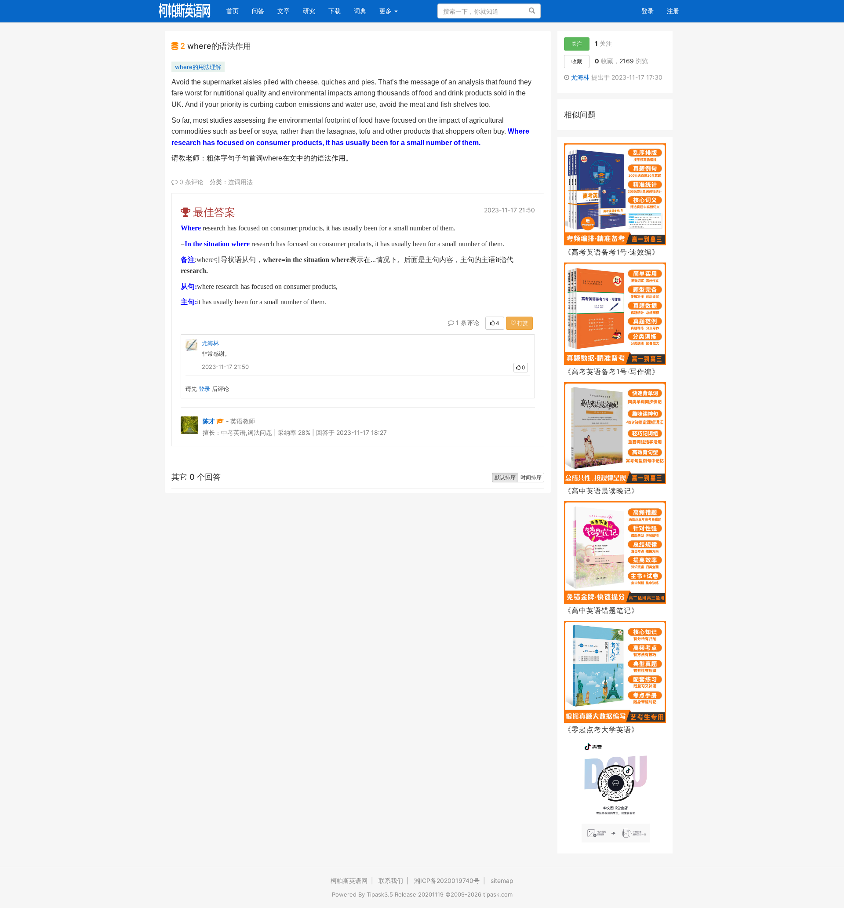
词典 (360, 11)
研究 (309, 11)
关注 (576, 43)
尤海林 (210, 342)
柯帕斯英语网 (349, 880)
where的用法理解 (198, 66)
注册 (673, 11)
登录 (647, 11)
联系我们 (390, 880)
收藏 (576, 61)
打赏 (522, 323)
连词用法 (240, 182)
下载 (334, 11)
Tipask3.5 (380, 894)
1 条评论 (466, 322)
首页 (235, 11)
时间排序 (531, 477)
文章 (283, 11)
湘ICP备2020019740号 (447, 880)
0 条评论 (191, 182)
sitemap (502, 880)
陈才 (209, 421)
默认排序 (505, 477)
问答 (258, 11)
